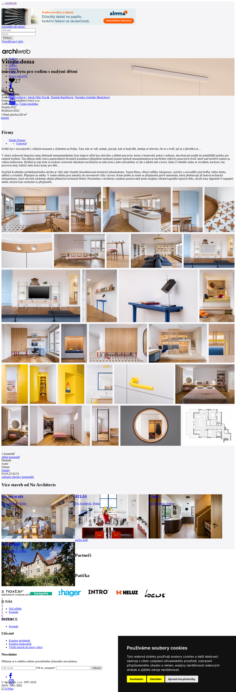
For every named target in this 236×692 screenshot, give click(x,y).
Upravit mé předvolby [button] (181, 679)
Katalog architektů (19, 640)
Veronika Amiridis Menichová (92, 97)
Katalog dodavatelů (20, 643)
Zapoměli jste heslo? (13, 26)
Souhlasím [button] (136, 679)
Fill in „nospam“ (45, 667)
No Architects (18, 97)
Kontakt (13, 612)
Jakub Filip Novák (38, 97)
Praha (14, 103)
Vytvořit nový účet (12, 41)
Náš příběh (15, 608)
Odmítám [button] (156, 679)
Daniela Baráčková (62, 97)
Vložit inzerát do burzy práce (26, 647)
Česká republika (28, 103)
